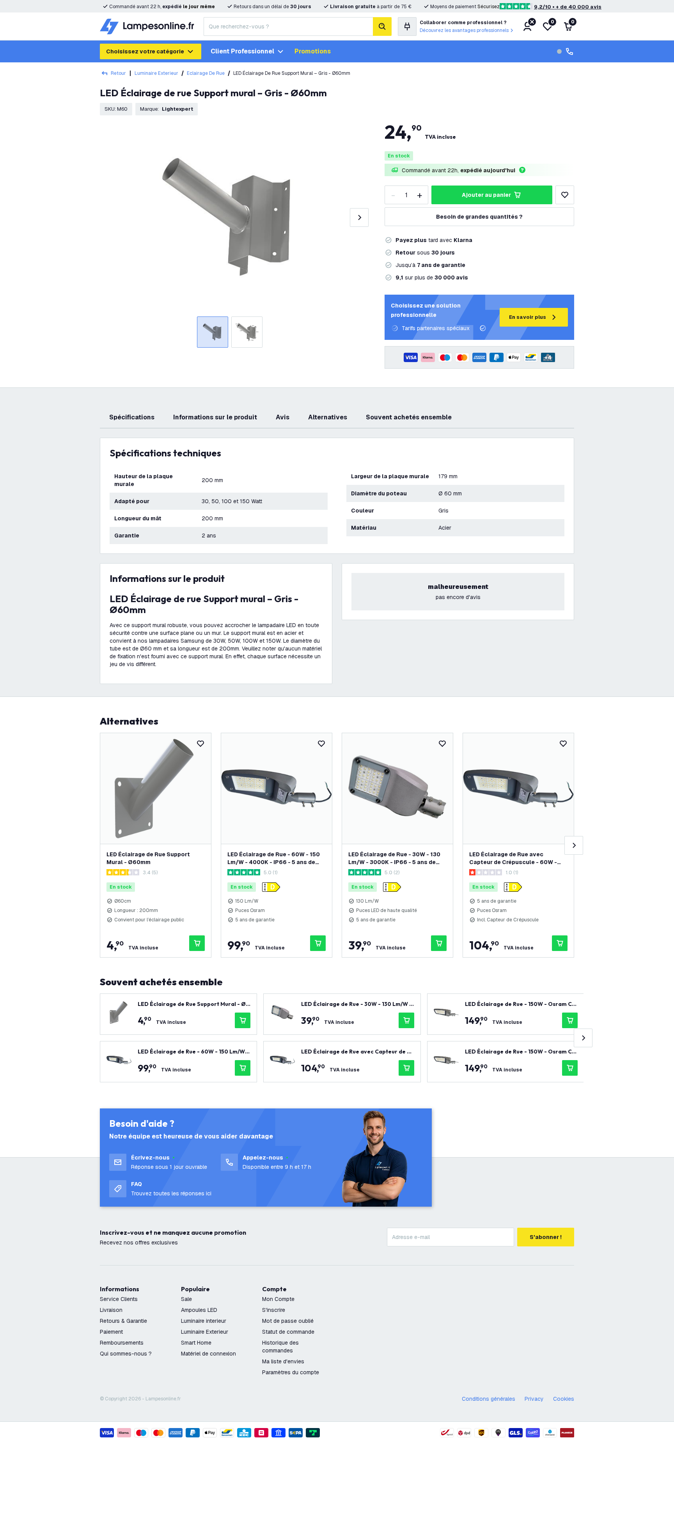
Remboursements (122, 1342)
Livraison (111, 1309)
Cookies (563, 1398)
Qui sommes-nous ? (126, 1353)
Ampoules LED (199, 1309)
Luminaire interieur (203, 1320)
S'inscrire (273, 1309)
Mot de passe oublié (288, 1320)
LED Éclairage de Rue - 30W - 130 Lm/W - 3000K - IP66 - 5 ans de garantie (394, 858)
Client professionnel (242, 51)
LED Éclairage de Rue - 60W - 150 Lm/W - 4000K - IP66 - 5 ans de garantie (273, 858)
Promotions (312, 51)
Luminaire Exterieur (156, 73)
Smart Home (196, 1342)
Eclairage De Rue (206, 73)
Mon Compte (278, 1299)
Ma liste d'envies (283, 1361)
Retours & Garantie (123, 1320)
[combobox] (288, 26)
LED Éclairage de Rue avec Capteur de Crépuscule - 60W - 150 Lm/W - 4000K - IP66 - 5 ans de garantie (514, 858)
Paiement (111, 1331)
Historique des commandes (280, 1346)
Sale (186, 1299)
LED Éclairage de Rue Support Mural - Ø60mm (148, 858)
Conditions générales (488, 1398)
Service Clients (119, 1299)
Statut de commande (288, 1331)
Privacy (534, 1398)
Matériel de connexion (208, 1353)
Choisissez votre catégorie (145, 51)
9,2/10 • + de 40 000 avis (567, 7)
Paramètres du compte (290, 1372)
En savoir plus (527, 317)
